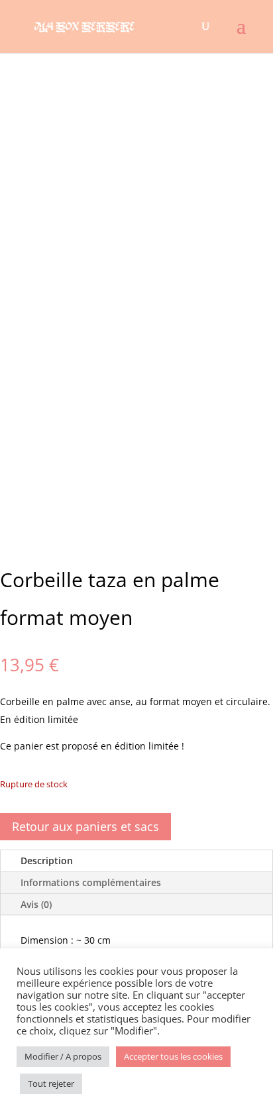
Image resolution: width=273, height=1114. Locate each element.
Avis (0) (36, 904)
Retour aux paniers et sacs (85, 826)
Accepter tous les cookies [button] (173, 1056)
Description (47, 860)
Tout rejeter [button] (51, 1083)
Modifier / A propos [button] (63, 1056)
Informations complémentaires (91, 882)
